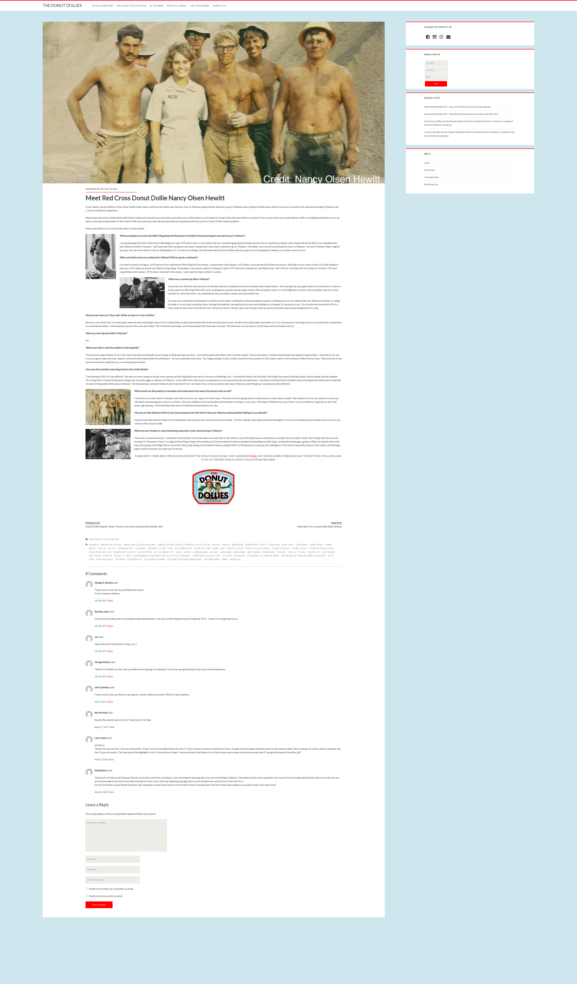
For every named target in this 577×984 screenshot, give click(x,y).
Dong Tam (218, 548)
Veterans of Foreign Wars (263, 556)
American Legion (111, 545)
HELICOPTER (145, 552)
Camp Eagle (316, 545)
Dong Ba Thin (202, 548)
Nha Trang (254, 552)
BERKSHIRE (238, 545)
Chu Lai (102, 548)
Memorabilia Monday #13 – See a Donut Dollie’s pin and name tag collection (457, 107)
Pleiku (302, 552)
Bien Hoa (274, 545)
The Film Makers (199, 6)
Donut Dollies (281, 548)
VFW (91, 559)
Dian (170, 548)
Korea (187, 552)
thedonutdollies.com (206, 556)
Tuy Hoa (227, 556)
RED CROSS (95, 556)
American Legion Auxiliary (139, 545)
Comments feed (431, 177)
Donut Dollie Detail (257, 548)
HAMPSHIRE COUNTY (124, 552)
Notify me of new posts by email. (106, 895)
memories (239, 552)
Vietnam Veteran (154, 559)
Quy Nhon (328, 552)
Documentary (183, 548)
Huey (179, 552)
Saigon (107, 556)
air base (94, 545)
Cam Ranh (301, 545)
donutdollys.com (100, 552)
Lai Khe (214, 552)
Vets (330, 556)
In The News (156, 6)
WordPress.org (431, 184)
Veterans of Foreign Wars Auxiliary (303, 556)
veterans (239, 556)
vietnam (120, 559)
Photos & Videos (176, 6)
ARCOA (226, 545)
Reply (110, 600)
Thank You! (219, 6)
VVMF (225, 559)
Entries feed (429, 170)
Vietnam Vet (134, 559)
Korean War (200, 552)
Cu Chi (112, 548)
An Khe (216, 545)
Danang (152, 548)
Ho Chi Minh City (164, 552)
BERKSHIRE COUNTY (256, 545)
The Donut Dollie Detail (131, 6)
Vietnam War (212, 559)
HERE (254, 455)
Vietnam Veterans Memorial (184, 559)
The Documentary (102, 6)
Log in (426, 163)
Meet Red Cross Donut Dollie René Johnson (319, 526)
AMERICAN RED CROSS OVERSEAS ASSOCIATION (184, 545)
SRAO (129, 556)
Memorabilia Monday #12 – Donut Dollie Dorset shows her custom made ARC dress (461, 114)
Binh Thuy (288, 545)
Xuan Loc (235, 559)
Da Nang (141, 548)
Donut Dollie (235, 548)
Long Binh (226, 552)
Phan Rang (268, 552)
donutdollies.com (321, 548)
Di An (162, 548)
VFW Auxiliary (104, 559)
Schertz (119, 556)
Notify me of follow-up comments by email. (111, 888)
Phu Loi (292, 552)
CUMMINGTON (126, 548)
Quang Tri (314, 552)
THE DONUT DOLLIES (62, 5)
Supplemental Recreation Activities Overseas (162, 556)
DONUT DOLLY (300, 548)
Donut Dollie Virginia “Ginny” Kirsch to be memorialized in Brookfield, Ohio (124, 526)
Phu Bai (281, 552)
